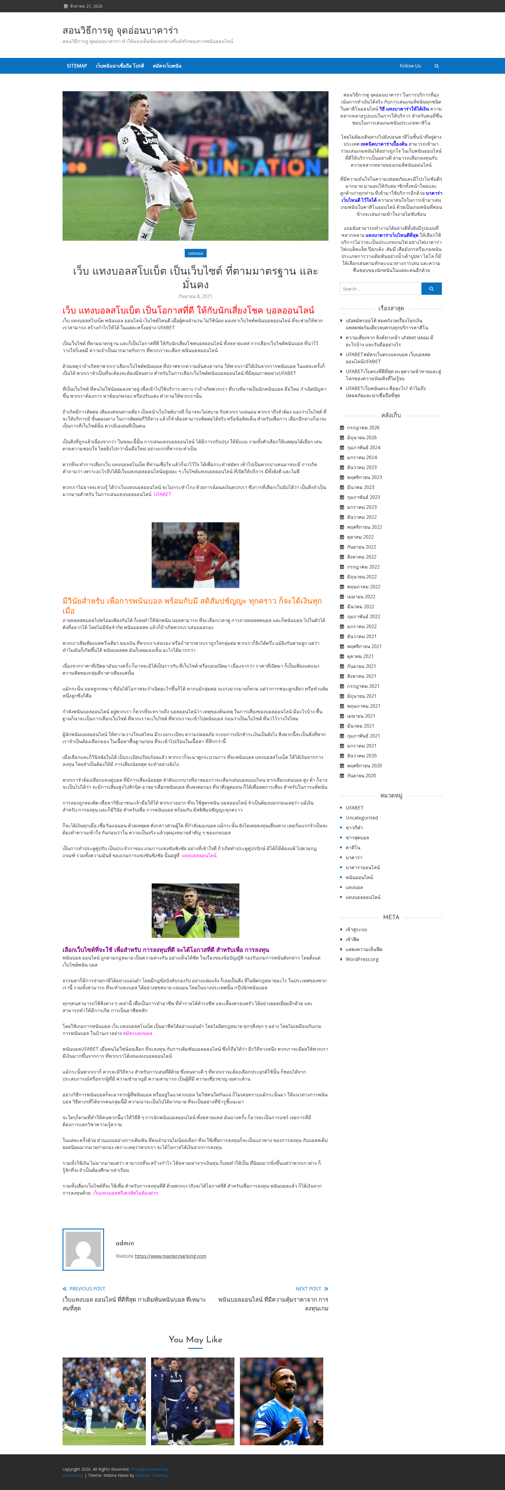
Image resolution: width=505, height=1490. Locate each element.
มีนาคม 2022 (360, 606)
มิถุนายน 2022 (362, 576)
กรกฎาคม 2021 (363, 686)
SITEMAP (77, 66)
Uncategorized (362, 817)
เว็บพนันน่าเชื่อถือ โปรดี (120, 66)
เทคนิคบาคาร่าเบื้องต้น (384, 144)
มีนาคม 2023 (360, 487)
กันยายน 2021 (361, 666)
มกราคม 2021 (362, 746)
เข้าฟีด (352, 939)
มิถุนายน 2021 (362, 696)
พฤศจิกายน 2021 (364, 646)
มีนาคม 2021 (360, 726)
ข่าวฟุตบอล (357, 837)
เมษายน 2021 (361, 716)
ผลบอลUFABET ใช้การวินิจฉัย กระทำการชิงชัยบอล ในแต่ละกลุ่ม (281, 1422)
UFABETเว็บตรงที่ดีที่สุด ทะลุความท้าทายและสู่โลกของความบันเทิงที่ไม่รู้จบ (393, 375)
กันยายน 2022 (361, 547)
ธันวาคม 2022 (362, 517)
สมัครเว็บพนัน (167, 66)
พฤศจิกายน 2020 (364, 765)
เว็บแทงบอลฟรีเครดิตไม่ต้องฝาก (125, 1193)
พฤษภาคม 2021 (364, 706)
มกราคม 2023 (362, 507)
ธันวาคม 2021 (362, 636)
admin (125, 1243)
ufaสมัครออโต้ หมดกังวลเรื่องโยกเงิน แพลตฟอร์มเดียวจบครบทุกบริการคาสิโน (387, 324)
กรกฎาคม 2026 (363, 427)
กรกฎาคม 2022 (363, 567)
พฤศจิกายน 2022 (364, 527)
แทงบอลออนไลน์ (199, 855)
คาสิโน (353, 847)
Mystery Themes (151, 1475)
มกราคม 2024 (362, 457)
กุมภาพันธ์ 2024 (363, 447)
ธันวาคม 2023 (362, 467)
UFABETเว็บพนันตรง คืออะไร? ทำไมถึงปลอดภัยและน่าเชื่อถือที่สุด (386, 392)
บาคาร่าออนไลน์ (363, 867)
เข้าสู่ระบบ (356, 929)
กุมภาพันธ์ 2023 (363, 497)
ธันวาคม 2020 (362, 755)
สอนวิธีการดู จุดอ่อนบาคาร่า (120, 31)
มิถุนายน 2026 (362, 437)
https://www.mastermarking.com (170, 1256)
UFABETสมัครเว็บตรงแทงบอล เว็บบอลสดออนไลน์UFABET (388, 358)
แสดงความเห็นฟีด (364, 949)
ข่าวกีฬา (354, 827)
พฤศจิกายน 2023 (364, 477)
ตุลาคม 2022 (360, 537)
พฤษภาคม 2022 (364, 586)
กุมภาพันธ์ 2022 (363, 616)
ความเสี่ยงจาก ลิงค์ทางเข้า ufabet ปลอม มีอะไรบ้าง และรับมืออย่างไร (389, 341)
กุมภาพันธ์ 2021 (363, 736)
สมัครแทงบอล (137, 1033)
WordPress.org (362, 959)
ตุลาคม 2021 (360, 656)
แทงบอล (195, 253)
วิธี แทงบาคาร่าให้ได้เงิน (404, 109)
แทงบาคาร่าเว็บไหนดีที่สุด (392, 235)
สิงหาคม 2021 (361, 676)
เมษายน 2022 (361, 596)
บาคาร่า (354, 857)
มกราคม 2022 (362, 626)
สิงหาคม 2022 (361, 557)
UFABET (163, 494)
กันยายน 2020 (361, 775)
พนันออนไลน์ (359, 877)
